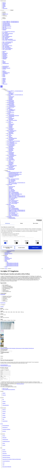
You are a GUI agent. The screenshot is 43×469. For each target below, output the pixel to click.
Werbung (4, 61)
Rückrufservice (5, 67)
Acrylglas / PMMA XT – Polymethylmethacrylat (11, 22)
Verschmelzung (5, 73)
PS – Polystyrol (5, 44)
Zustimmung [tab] (7, 223)
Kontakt (4, 76)
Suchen (12, 10)
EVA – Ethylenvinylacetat (11, 106)
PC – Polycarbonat (6, 34)
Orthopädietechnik (6, 63)
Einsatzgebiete (2, 294)
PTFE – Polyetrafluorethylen (7, 45)
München (4, 2)
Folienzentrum (5, 8)
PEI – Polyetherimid (6, 37)
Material (4, 393)
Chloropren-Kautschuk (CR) (13, 173)
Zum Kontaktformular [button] (4, 364)
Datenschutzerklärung (20, 383)
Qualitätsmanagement (6, 72)
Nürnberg (4, 3)
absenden (6, 384)
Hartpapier (4, 29)
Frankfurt (4, 6)
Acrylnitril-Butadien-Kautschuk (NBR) (15, 172)
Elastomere (4, 51)
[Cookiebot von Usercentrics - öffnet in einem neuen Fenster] (37, 220)
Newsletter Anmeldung (8, 253)
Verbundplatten (5, 56)
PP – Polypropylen (6, 43)
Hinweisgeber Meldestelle (7, 466)
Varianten (2, 306)
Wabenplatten (5, 57)
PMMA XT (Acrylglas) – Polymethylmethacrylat (17, 182)
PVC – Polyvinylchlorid (7, 47)
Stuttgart (4, 4)
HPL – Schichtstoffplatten (7, 27)
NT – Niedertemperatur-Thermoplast (9, 31)
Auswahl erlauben (21, 247)
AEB (3, 464)
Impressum (4, 451)
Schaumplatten (11, 153)
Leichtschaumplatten (12, 218)
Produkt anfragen (3, 293)
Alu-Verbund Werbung (6, 24)
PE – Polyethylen (5, 35)
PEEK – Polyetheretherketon (7, 36)
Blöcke (10, 91)
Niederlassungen (5, 13)
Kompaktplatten (5, 53)
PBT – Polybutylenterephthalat (8, 33)
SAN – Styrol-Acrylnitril (7, 49)
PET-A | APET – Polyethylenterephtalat (9, 40)
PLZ (1, 351)
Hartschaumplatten (12, 217)
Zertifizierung (9, 251)
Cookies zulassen (35, 247)
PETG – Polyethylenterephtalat (8, 41)
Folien (4, 52)
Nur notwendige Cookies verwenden (7, 248)
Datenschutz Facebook (6, 455)
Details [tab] (21, 223)
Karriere (4, 75)
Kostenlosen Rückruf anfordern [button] (5, 365)
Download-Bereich (6, 66)
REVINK (6, 254)
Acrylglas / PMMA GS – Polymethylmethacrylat (11, 21)
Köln (3, 7)
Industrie (4, 62)
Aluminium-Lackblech (6, 25)
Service (1, 423)
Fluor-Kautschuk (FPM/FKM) (14, 175)
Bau (3, 60)
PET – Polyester (5, 38)
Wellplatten (4, 58)
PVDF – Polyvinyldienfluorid (7, 48)
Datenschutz (5, 453)
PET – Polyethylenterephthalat (8, 39)
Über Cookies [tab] (35, 223)
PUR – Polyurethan (6, 46)
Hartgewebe (5, 28)
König (6, 268)
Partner (4, 74)
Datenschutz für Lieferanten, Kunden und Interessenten (12, 459)
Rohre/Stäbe (5, 54)
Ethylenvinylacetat (12, 186)
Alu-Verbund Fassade (6, 23)
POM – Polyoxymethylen (7, 42)
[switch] (16, 243)
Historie (4, 70)
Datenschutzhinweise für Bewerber (12, 263)
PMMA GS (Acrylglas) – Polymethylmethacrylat (17, 195)
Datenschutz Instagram (6, 457)
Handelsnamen (2, 302)
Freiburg (4, 5)
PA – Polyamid (5, 32)
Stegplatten (10, 98)
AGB (3, 462)
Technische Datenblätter (11, 250)
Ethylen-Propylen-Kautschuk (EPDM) (15, 174)
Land (1, 350)
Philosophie (4, 71)
